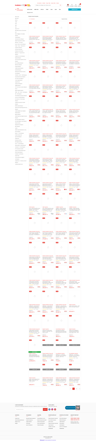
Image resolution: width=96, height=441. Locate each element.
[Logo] (23, 5)
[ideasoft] (42, 440)
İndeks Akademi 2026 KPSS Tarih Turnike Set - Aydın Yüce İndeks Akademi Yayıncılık (47, 87)
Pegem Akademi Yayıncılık (53, 423)
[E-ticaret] (48, 440)
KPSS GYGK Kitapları (63, 418)
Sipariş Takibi (53, 3)
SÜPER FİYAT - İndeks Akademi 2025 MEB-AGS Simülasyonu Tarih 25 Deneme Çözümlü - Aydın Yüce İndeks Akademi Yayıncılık (47, 355)
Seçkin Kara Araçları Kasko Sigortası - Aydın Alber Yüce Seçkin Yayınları (47, 331)
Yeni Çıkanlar (39, 3)
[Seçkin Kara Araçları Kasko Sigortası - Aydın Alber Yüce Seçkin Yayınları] (48, 320)
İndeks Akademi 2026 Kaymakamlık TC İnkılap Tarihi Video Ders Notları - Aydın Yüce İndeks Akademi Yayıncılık (74, 282)
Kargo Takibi (48, 3)
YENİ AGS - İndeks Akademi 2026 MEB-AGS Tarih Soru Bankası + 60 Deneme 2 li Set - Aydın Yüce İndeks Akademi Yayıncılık (34, 136)
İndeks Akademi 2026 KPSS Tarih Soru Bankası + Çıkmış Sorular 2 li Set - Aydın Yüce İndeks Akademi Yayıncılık (47, 160)
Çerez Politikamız (29, 425)
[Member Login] (75, 4)
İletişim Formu (17, 421)
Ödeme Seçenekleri (41, 421)
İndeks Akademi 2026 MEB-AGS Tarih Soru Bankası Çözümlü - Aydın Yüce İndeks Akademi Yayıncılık (34, 258)
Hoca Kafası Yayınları (52, 420)
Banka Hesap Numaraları (41, 420)
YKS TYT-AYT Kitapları (63, 426)
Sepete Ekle (33, 34)
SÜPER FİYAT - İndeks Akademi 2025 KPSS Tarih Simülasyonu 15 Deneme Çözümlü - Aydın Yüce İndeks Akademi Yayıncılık (47, 380)
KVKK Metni (28, 423)
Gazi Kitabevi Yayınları (60, 329)
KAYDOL (45, 409)
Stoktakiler (33, 19)
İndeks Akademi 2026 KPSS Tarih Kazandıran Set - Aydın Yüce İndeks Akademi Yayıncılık (34, 184)
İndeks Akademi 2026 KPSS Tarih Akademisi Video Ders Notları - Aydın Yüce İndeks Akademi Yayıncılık (34, 282)
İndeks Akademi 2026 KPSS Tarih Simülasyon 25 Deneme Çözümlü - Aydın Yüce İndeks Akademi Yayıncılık (34, 160)
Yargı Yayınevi (50, 425)
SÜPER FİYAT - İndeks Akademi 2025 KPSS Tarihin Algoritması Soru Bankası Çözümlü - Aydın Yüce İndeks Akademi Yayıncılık (61, 380)
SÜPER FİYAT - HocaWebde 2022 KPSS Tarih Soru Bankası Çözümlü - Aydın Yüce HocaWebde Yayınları (61, 355)
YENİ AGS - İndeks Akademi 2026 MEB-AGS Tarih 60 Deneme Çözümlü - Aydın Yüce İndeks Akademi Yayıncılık (74, 136)
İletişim (57, 3)
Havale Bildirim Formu (41, 418)
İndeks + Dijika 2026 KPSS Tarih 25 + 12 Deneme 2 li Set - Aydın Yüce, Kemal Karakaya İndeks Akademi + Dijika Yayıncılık (34, 111)
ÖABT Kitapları (62, 421)
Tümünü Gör (50, 428)
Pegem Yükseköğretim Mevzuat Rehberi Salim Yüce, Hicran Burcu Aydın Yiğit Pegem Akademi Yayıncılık (34, 355)
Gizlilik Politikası (29, 421)
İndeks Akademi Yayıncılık (34, 36)
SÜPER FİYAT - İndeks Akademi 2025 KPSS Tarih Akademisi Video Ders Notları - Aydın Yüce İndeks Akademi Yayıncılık (74, 380)
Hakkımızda (17, 418)
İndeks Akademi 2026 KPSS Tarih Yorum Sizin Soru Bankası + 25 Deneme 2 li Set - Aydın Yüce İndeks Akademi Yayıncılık (34, 62)
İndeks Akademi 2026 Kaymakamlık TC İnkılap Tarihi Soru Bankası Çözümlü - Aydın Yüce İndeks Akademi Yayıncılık (61, 282)
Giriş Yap (75, 6)
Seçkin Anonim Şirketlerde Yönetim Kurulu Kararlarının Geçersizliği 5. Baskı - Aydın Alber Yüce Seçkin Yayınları (74, 331)
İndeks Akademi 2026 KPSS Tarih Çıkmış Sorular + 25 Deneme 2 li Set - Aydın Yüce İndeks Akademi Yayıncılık (74, 38)
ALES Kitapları (62, 425)
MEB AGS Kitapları (63, 420)
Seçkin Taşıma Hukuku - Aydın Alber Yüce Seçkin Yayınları (74, 306)
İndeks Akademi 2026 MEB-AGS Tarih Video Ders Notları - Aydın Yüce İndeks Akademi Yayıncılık (48, 258)
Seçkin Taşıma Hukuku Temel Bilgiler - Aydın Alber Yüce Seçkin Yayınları (34, 380)
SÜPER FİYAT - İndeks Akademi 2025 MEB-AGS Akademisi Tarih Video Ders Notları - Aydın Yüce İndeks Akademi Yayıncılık (61, 306)
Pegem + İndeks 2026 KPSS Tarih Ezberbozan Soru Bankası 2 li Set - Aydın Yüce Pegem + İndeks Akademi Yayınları (74, 184)
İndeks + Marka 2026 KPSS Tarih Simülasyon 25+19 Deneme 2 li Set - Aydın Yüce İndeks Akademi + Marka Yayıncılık (34, 38)
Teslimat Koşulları (40, 425)
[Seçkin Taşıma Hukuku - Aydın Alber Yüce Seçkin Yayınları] (74, 296)
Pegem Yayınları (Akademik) (32, 353)
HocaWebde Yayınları (60, 353)
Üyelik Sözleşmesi (29, 420)
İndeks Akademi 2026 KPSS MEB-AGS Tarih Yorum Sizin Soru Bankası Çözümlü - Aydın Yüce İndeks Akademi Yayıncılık (34, 331)
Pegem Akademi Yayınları (61, 182)
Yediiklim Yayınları (59, 207)
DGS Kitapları (62, 423)
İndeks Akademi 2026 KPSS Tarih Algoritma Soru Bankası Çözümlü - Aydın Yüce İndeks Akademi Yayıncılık (74, 258)
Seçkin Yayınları (72, 304)
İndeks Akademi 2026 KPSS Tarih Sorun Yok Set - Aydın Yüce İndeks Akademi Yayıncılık (34, 87)
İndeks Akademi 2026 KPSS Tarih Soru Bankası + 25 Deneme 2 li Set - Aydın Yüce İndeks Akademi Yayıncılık (61, 87)
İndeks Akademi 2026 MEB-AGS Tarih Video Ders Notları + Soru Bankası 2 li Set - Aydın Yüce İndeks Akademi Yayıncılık (74, 233)
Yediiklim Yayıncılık (51, 426)
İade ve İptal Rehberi (41, 423)
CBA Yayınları (32, 207)
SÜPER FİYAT (75, 9)
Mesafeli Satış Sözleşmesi (31, 418)
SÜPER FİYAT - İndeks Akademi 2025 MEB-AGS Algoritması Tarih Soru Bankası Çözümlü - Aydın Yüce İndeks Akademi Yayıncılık (47, 306)
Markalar (43, 3)
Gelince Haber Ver (47, 351)
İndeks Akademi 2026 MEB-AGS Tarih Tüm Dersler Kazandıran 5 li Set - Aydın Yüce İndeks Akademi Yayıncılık (61, 136)
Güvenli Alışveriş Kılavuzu (19, 420)
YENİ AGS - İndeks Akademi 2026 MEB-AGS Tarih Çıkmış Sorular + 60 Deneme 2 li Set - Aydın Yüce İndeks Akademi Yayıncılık (61, 111)
